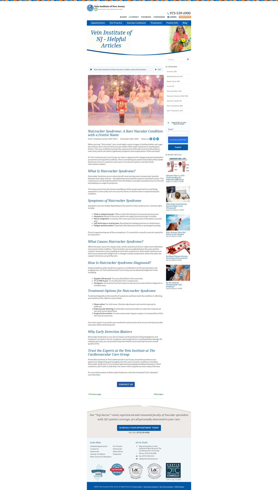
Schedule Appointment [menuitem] (98, 446)
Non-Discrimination (166, 487)
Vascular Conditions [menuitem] (136, 23)
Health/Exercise (175, 76)
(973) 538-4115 (148, 456)
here (98, 375)
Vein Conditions (175, 106)
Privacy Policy (137, 487)
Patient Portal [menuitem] (185, 17)
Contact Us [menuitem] (94, 449)
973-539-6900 (180, 13)
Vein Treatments (175, 111)
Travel (170, 86)
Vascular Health (174, 101)
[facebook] (150, 138)
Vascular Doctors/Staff (177, 96)
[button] (91, 69)
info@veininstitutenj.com (148, 459)
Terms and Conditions (150, 487)
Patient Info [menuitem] (172, 23)
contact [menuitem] (135, 17)
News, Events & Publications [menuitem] (100, 457)
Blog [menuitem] (185, 23)
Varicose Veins (174, 91)
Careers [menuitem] (172, 17)
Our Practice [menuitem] (116, 23)
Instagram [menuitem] (160, 17)
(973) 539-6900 (143, 432)
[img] (156, 69)
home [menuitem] (124, 17)
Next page (158, 394)
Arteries (172, 71)
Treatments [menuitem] (156, 23)
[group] (126, 69)
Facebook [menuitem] (146, 17)
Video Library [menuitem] (118, 451)
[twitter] (154, 138)
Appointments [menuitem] (98, 23)
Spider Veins (173, 81)
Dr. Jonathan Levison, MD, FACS (103, 139)
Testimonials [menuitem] (117, 449)
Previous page (95, 394)
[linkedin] (157, 138)
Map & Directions (145, 446)
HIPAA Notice (179, 487)
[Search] (188, 59)
